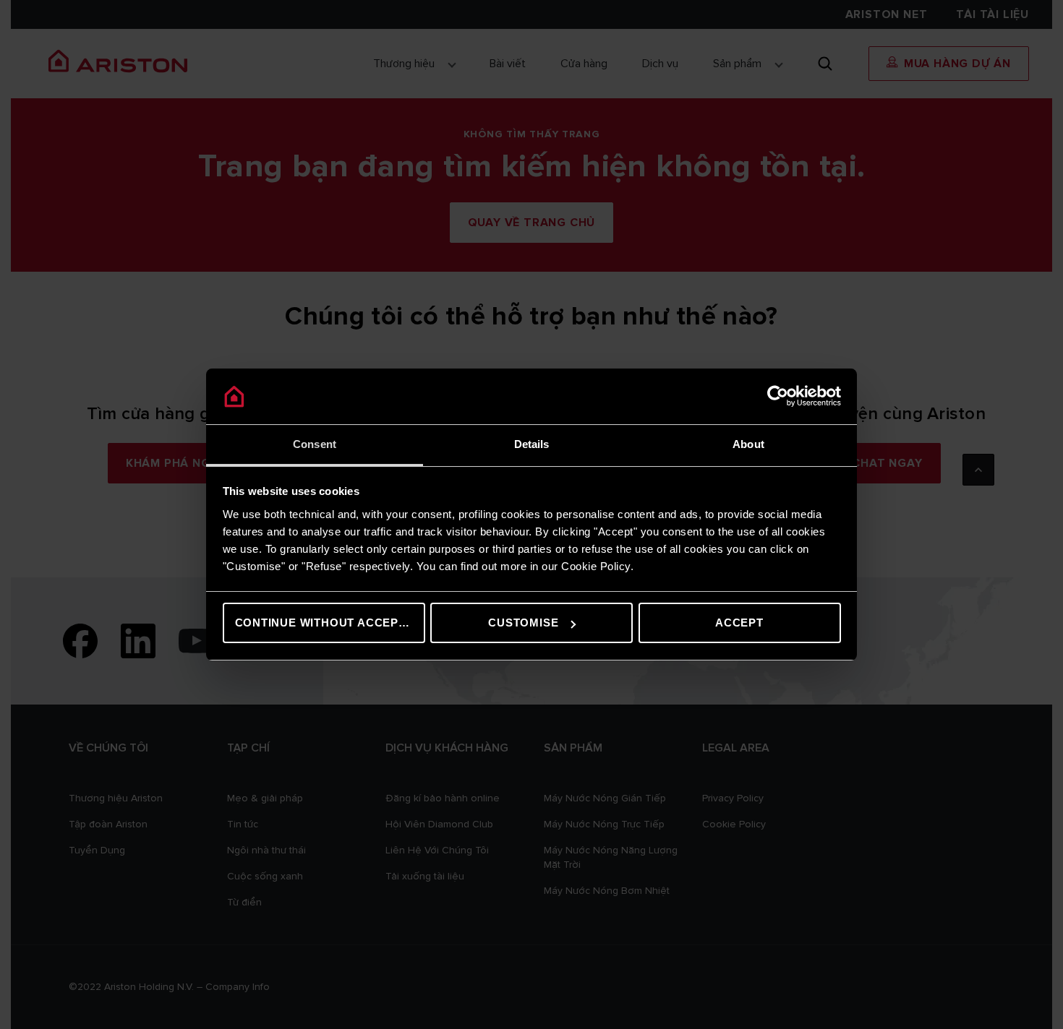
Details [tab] (532, 444)
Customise (523, 622)
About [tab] (748, 444)
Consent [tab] (314, 444)
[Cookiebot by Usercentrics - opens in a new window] (777, 397)
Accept (739, 622)
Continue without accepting (330, 622)
